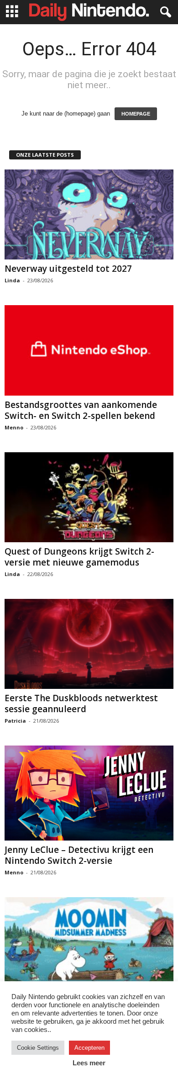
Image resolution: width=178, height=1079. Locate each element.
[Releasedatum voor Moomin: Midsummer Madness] (89, 942)
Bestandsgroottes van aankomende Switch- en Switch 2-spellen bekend (81, 410)
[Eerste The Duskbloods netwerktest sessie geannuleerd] (89, 644)
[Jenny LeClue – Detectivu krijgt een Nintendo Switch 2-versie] (89, 793)
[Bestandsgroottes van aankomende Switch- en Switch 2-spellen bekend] (89, 350)
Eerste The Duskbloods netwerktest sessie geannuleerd (81, 703)
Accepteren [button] (89, 1047)
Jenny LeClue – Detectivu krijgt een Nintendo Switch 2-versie (79, 855)
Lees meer (89, 1063)
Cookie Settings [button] (38, 1047)
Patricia (15, 720)
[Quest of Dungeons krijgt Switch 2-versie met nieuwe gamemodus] (89, 497)
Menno (14, 427)
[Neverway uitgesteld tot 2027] (89, 214)
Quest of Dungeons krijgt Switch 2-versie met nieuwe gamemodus (79, 556)
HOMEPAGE (135, 113)
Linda (12, 280)
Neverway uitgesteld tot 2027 (68, 269)
